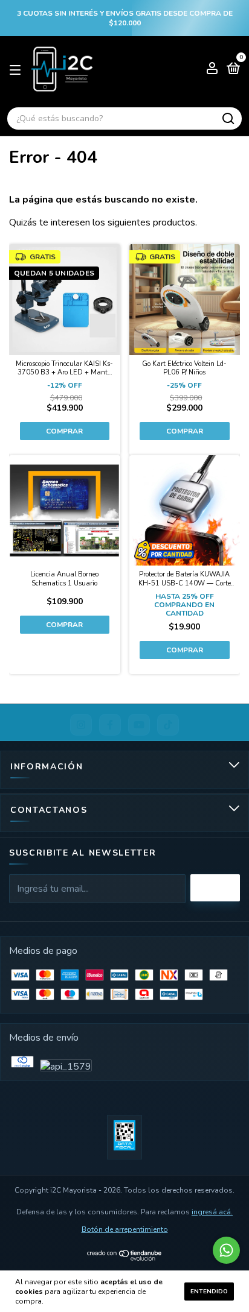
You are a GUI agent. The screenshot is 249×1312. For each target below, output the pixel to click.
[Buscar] (228, 119)
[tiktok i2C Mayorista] (168, 725)
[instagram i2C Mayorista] (81, 725)
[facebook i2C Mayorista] (110, 725)
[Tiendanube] (125, 1257)
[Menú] (17, 69)
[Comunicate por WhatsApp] (226, 1250)
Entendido (209, 1291)
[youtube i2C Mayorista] (139, 725)
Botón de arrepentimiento (125, 1229)
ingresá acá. (212, 1212)
